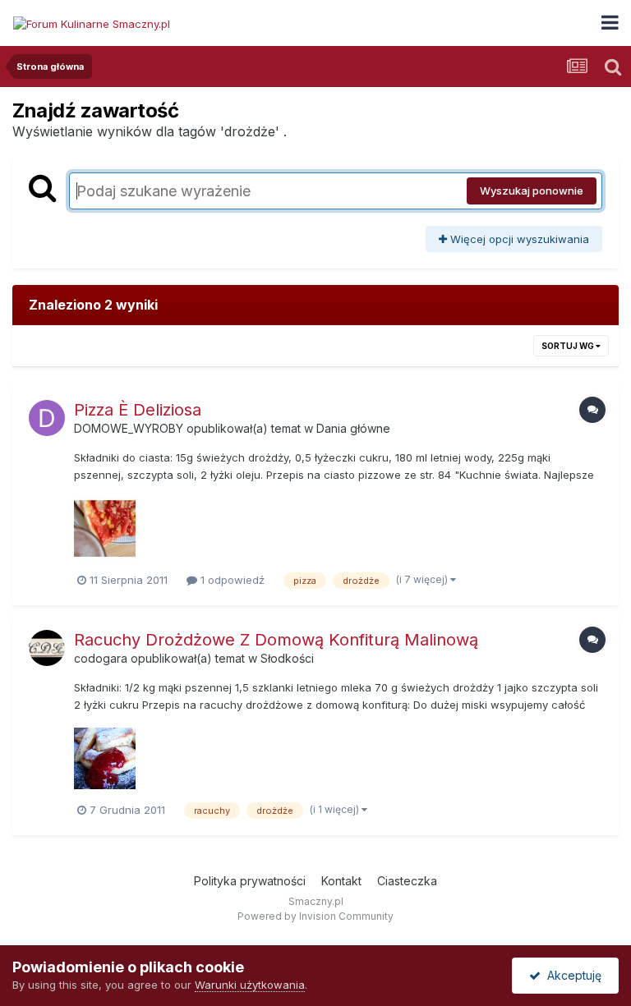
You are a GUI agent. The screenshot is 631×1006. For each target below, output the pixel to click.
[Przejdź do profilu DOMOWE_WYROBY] (47, 418)
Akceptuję (571, 975)
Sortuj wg (568, 346)
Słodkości (287, 658)
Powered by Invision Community (315, 916)
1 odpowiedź (231, 579)
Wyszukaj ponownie (531, 190)
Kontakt (341, 881)
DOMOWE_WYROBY (128, 428)
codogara (100, 658)
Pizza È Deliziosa (137, 410)
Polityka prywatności (250, 881)
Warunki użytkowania (250, 984)
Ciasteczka (407, 881)
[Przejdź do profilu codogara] (47, 648)
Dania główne (353, 428)
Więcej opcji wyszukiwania (518, 239)
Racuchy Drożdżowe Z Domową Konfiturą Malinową (276, 640)
